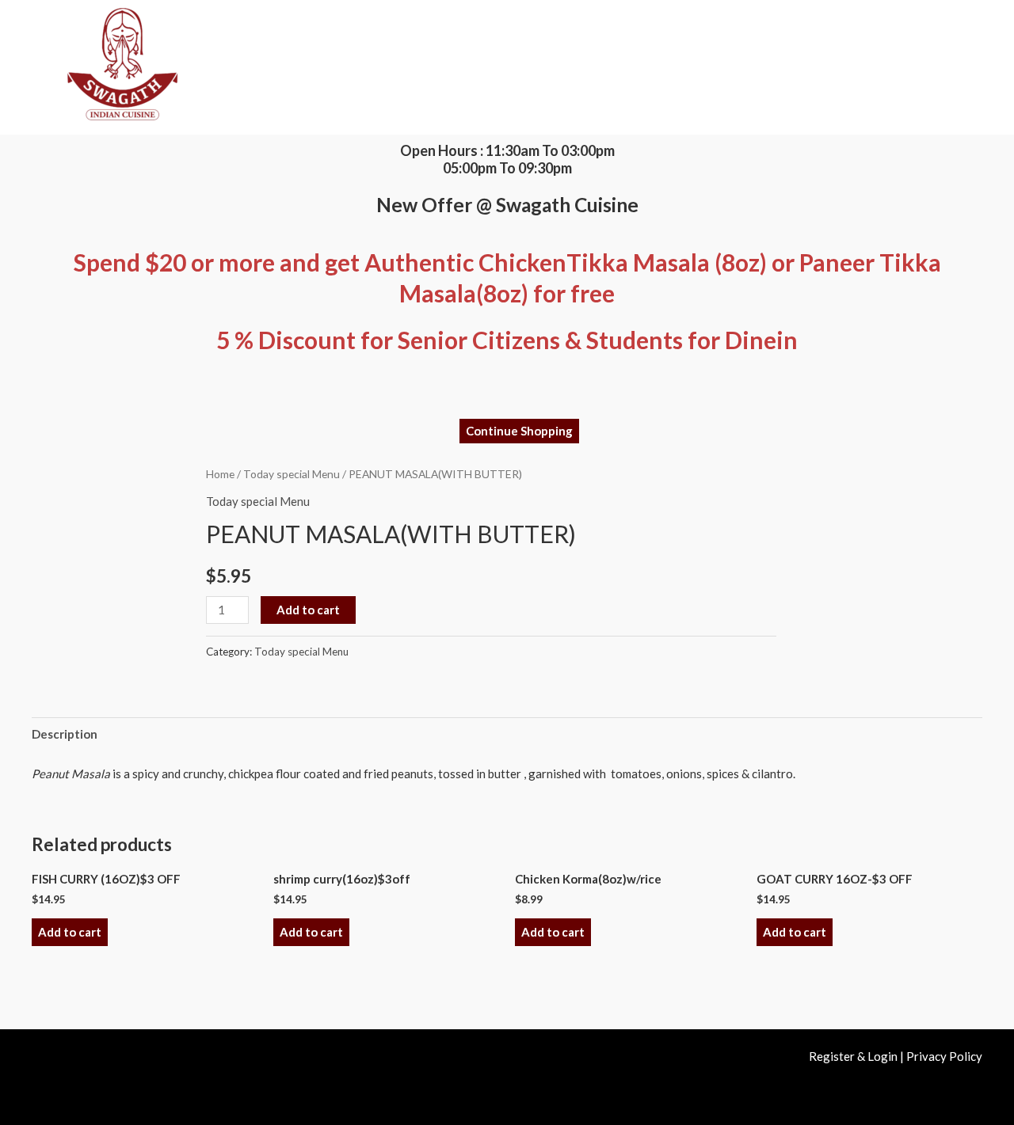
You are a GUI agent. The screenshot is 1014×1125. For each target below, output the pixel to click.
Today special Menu (291, 474)
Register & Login (853, 1056)
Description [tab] (64, 734)
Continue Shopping (519, 431)
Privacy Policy (944, 1056)
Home (220, 474)
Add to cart (308, 609)
